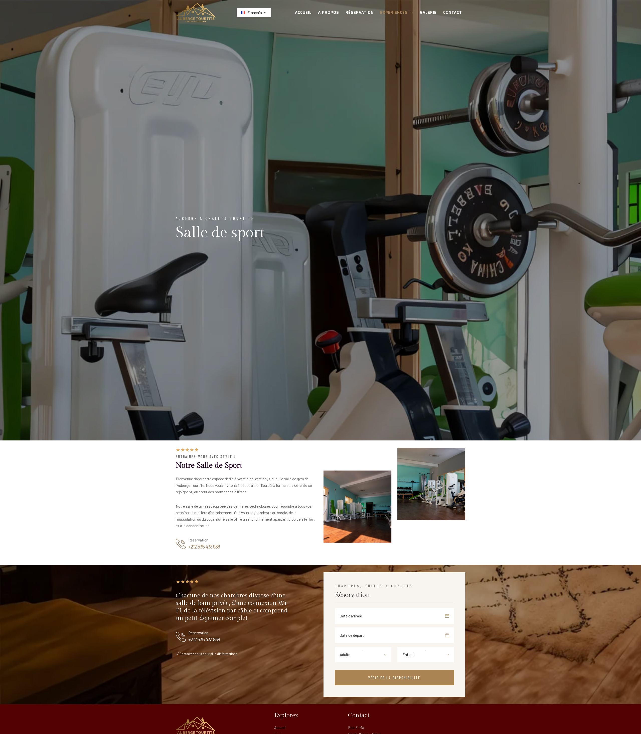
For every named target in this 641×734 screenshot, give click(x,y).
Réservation (360, 13)
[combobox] (363, 654)
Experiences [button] (394, 13)
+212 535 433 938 (204, 546)
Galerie (428, 13)
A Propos (328, 13)
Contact (452, 13)
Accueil (303, 13)
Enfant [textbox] (408, 654)
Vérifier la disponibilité (394, 677)
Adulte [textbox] (345, 654)
